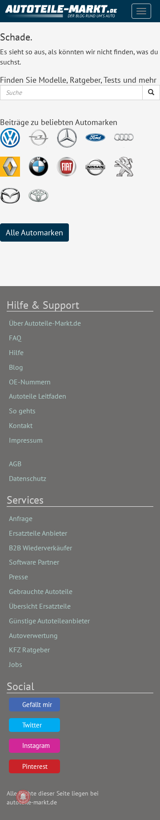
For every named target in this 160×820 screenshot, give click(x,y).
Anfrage (20, 518)
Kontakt (20, 425)
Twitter (32, 725)
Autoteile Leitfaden (37, 396)
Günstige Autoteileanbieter (49, 620)
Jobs (15, 664)
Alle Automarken (34, 232)
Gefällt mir (37, 704)
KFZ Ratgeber (29, 649)
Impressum (26, 440)
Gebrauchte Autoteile (40, 591)
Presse (18, 576)
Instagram (36, 745)
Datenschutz (27, 478)
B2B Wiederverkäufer (40, 547)
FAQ (15, 337)
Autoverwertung (33, 635)
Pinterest (35, 766)
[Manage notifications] (23, 797)
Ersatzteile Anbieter (38, 533)
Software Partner (34, 561)
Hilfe (16, 352)
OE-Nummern (30, 381)
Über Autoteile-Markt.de (45, 323)
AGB (15, 463)
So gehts (22, 410)
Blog (16, 367)
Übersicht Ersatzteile (40, 606)
